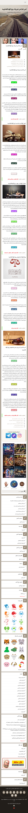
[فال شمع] (8, 461)
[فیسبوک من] (17, 792)
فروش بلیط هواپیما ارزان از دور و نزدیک (18, 735)
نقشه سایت (10, 803)
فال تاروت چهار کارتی (21, 691)
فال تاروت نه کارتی (21, 698)
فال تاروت (23, 712)
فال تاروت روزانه (22, 677)
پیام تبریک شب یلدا (21, 756)
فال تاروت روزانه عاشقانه (20, 706)
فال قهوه (23, 538)
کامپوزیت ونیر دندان (21, 720)
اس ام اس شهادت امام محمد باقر (17, 419)
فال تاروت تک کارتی (21, 685)
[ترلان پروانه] (14, 41)
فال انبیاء (23, 530)
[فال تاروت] (20, 449)
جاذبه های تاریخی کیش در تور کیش (19, 733)
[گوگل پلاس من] (4, 792)
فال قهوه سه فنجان (21, 540)
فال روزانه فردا (22, 783)
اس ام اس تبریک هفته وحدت (18, 427)
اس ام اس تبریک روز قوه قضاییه (14, 9)
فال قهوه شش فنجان (21, 543)
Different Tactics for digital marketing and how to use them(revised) (16, 725)
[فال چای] (20, 472)
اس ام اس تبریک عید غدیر (18, 425)
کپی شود (14, 82)
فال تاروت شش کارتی (21, 696)
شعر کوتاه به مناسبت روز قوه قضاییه (17, 61)
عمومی (19, 491)
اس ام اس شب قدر (21, 508)
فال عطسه (23, 775)
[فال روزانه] (8, 449)
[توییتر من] (7, 792)
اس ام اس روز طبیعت (19, 422)
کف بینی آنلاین (22, 551)
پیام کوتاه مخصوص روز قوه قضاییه (17, 65)
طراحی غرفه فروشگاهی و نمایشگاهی (18, 738)
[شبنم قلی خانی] (6, 41)
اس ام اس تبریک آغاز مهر (20, 511)
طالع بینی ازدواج (22, 559)
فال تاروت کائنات (22, 683)
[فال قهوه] (20, 461)
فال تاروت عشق (22, 704)
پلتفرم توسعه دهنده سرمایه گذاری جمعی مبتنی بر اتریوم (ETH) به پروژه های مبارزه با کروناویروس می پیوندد (14, 729)
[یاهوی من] (24, 792)
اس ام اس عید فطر (21, 503)
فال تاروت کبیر (22, 680)
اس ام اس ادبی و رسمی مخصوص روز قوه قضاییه (15, 66)
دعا (24, 570)
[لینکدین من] (12, 795)
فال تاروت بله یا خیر (21, 709)
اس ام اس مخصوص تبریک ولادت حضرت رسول (15, 424)
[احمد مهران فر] (22, 41)
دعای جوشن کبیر (22, 567)
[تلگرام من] (20, 792)
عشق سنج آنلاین (22, 586)
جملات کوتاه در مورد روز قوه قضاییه (17, 63)
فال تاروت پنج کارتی (21, 693)
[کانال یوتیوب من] (15, 795)
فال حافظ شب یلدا (21, 754)
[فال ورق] (8, 472)
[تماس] (10, 792)
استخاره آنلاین (22, 522)
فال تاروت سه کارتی (21, 688)
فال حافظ (23, 748)
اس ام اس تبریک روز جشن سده (19, 506)
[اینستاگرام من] (14, 792)
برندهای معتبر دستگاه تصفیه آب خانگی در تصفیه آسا (15, 722)
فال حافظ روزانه (22, 751)
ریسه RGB (23, 594)
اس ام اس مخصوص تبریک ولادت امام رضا (16, 420)
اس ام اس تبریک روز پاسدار (20, 514)
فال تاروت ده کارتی (21, 701)
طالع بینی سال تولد (21, 669)
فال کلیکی (23, 578)
